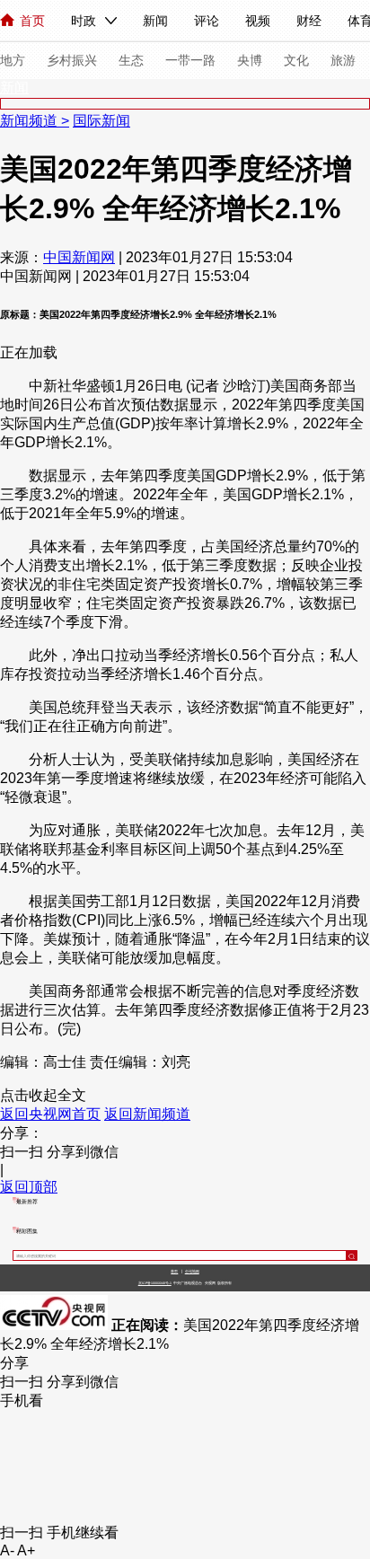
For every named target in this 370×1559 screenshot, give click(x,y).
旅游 (343, 60)
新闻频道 (30, 120)
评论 (206, 20)
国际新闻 (101, 120)
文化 (296, 60)
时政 (83, 20)
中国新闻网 (79, 257)
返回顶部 (28, 1186)
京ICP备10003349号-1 (155, 1283)
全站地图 (192, 1271)
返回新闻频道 (147, 1114)
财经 (309, 20)
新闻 (155, 20)
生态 (131, 60)
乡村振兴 (72, 60)
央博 (249, 60)
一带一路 (190, 60)
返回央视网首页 (50, 1114)
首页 (32, 20)
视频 (257, 20)
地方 (12, 60)
